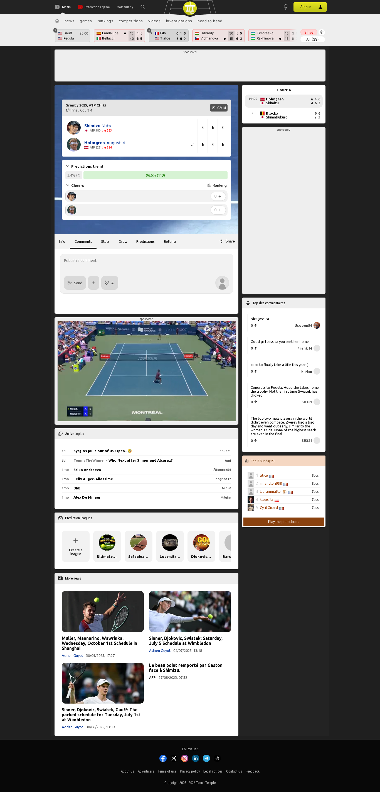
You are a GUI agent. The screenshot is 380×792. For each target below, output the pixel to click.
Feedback (253, 771)
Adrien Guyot (72, 655)
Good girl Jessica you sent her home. (280, 341)
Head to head (210, 21)
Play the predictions (283, 521)
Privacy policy (190, 771)
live (309, 32)
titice (264, 475)
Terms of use (167, 771)
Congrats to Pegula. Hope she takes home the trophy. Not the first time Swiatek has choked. (285, 391)
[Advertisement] (190, 67)
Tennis (66, 7)
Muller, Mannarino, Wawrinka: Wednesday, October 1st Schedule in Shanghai (99, 643)
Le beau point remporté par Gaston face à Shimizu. (186, 668)
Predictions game (97, 7)
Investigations (179, 21)
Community (125, 7)
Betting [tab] (170, 241)
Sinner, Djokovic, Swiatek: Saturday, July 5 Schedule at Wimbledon (186, 641)
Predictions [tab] (145, 241)
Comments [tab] (83, 241)
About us (127, 771)
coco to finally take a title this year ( (279, 365)
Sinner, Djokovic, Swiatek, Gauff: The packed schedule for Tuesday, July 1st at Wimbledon (101, 714)
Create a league (76, 552)
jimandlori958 (271, 483)
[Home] (57, 21)
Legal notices (213, 771)
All (312, 39)
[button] (142, 7)
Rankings (105, 21)
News (70, 21)
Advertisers (146, 771)
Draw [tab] (123, 241)
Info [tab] (62, 241)
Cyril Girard (269, 507)
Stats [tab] (105, 241)
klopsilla (266, 499)
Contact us (234, 771)
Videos (154, 21)
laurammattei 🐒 (273, 491)
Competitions (131, 21)
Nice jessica (260, 319)
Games (86, 21)
